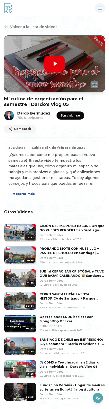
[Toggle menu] (100, 8)
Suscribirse (70, 115)
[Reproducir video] (54, 64)
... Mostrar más (21, 194)
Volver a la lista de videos (34, 27)
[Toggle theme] (98, 398)
